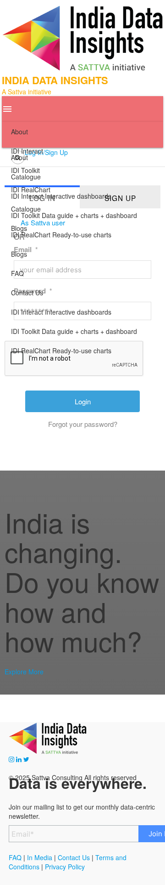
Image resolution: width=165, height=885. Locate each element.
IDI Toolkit (74, 331)
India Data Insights (55, 80)
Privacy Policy (65, 866)
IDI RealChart (61, 350)
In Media (38, 857)
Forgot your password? (82, 424)
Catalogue (26, 208)
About (19, 131)
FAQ (17, 273)
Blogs (19, 254)
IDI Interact (61, 311)
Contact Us (27, 292)
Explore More (24, 671)
